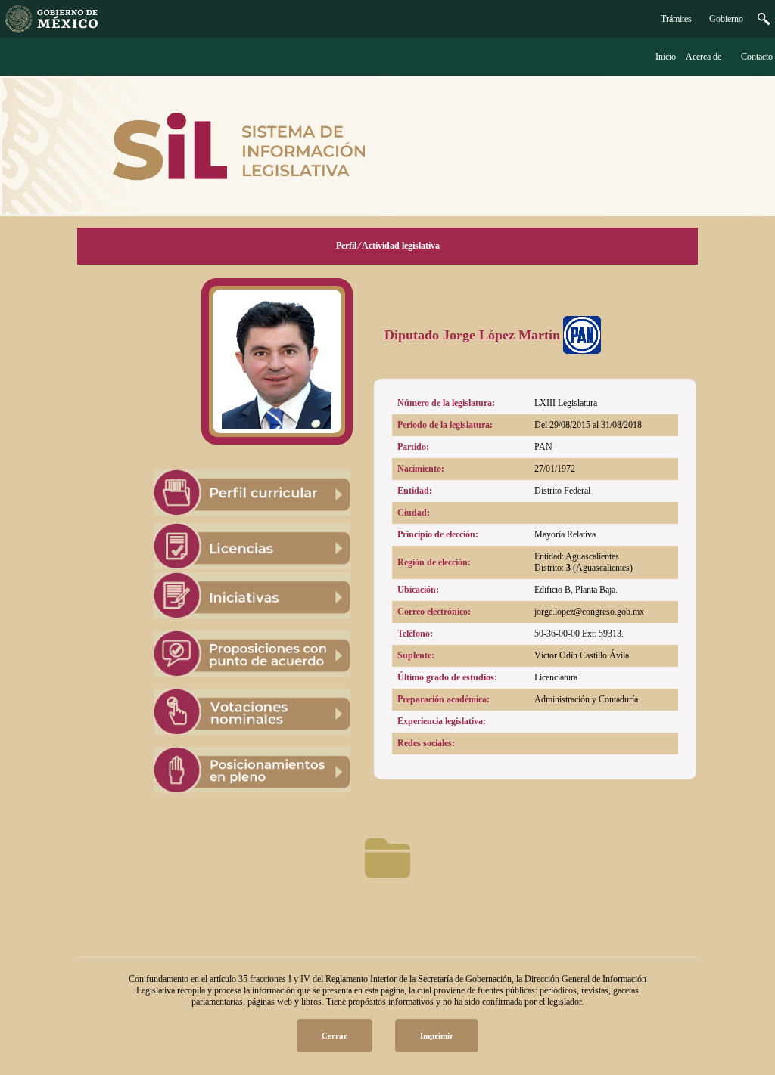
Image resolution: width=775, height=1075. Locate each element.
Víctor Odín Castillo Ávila (581, 655)
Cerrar (334, 1035)
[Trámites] (51, 29)
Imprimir (436, 1035)
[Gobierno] (764, 22)
